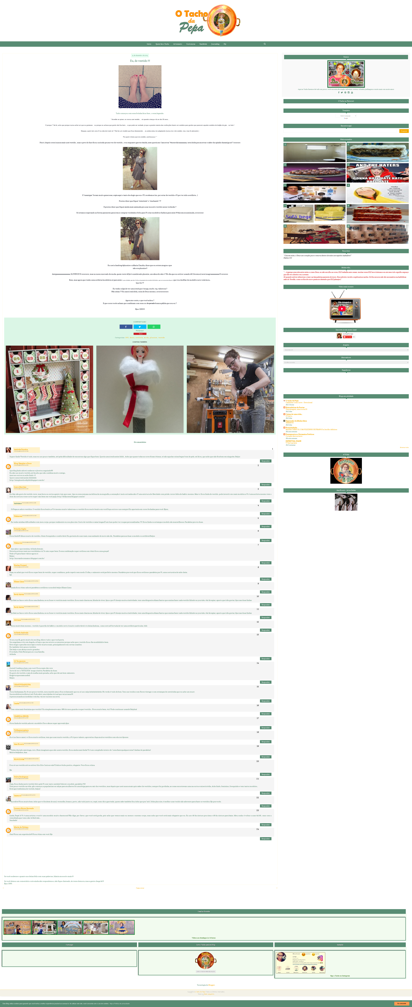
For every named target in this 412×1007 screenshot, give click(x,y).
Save (141, 334)
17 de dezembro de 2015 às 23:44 (21, 810)
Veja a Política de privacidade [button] (120, 1003)
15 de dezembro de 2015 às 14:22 (21, 488)
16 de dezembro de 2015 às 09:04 (21, 662)
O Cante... (289, 416)
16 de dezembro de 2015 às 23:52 (31, 758)
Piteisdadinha (291, 428)
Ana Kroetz (19, 744)
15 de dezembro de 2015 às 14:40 (29, 515)
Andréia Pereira (21, 449)
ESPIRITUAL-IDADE (293, 441)
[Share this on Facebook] (126, 327)
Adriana (17, 620)
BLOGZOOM (19, 759)
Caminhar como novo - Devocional (299, 402)
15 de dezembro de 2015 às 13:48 (21, 451)
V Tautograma (291, 443)
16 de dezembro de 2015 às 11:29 (26, 702)
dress (132, 337)
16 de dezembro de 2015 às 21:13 (31, 743)
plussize (153, 337)
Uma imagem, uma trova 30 (296, 409)
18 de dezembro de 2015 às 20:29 (21, 828)
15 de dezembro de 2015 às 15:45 (21, 530)
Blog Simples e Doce (23, 463)
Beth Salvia (19, 594)
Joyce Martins (20, 487)
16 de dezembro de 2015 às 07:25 (21, 634)
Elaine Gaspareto (209, 994)
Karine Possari (20, 565)
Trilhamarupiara (21, 730)
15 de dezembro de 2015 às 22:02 (31, 593)
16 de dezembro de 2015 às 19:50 (21, 731)
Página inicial (140, 888)
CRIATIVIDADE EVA (22, 685)
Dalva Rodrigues (21, 777)
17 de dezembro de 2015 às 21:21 (28, 795)
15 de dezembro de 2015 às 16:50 (21, 566)
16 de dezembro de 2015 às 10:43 (21, 686)
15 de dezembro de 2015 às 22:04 (31, 606)
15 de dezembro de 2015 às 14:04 (21, 465)
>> (276, 888)
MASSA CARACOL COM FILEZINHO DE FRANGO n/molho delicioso (311, 429)
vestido (161, 337)
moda (146, 337)
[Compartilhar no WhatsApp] (154, 327)
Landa (16, 703)
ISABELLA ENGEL (21, 716)
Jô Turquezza (19, 661)
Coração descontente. (294, 436)
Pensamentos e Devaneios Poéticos (300, 434)
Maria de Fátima (21, 827)
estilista (139, 337)
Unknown (18, 516)
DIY (127, 337)
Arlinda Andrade (21, 633)
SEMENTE (290, 423)
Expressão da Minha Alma (296, 421)
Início (149, 44)
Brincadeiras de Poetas (295, 407)
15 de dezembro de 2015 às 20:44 (31, 581)
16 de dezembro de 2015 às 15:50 (21, 717)
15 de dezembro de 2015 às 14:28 (29, 502)
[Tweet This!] (140, 327)
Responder (266, 461)
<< (3, 888)
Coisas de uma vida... (294, 414)
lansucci (17, 796)
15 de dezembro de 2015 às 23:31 (28, 619)
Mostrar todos (404, 447)
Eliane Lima (19, 582)
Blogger (211, 985)
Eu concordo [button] (402, 1003)
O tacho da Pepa (292, 401)
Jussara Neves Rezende (24, 808)
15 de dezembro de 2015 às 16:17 (29, 542)
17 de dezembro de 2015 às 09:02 (21, 778)
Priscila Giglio (20, 529)
